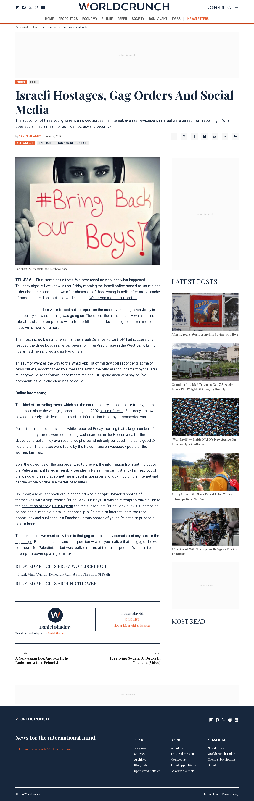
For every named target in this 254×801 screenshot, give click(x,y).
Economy (89, 19)
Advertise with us (182, 771)
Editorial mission (182, 754)
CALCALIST (25, 143)
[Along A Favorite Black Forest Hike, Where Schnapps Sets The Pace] (205, 472)
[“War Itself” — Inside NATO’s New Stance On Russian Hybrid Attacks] (205, 417)
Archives (140, 759)
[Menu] (237, 7)
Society (138, 19)
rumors (53, 327)
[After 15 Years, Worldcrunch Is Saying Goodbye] (205, 312)
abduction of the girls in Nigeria (47, 506)
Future (107, 19)
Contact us (178, 759)
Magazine (140, 748)
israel (34, 82)
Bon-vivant (158, 19)
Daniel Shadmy (30, 136)
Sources (139, 754)
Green (122, 19)
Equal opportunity (183, 765)
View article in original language (132, 625)
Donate (212, 765)
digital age (23, 541)
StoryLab (140, 765)
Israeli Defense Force (98, 339)
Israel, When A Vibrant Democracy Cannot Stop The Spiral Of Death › (65, 574)
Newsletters (198, 19)
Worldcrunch (21, 26)
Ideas (176, 19)
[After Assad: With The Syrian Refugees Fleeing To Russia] (205, 527)
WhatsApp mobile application (113, 298)
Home (49, 19)
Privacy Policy (230, 794)
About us (177, 748)
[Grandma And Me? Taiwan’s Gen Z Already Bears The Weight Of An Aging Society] (205, 362)
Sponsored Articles (147, 771)
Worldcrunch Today (221, 754)
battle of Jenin (111, 411)
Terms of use (211, 794)
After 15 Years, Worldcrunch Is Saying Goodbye (205, 334)
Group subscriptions (221, 759)
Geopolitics (68, 19)
